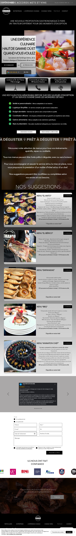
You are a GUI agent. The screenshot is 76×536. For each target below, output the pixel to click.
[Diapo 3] (37, 408)
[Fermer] (74, 532)
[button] (6, 11)
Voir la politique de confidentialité (14, 534)
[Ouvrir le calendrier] (34, 433)
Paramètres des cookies (58, 532)
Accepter (69, 532)
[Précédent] (8, 394)
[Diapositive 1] (34, 408)
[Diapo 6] (41, 408)
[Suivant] (68, 394)
